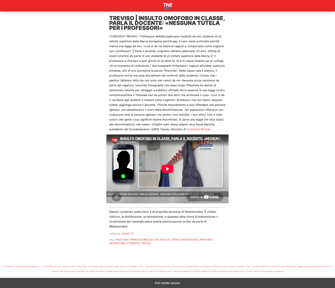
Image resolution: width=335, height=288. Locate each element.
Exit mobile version (167, 283)
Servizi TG (127, 233)
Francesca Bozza (198, 129)
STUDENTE (132, 243)
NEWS (175, 239)
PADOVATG (206, 239)
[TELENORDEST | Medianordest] (167, 6)
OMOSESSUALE (190, 239)
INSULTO (165, 239)
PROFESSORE (117, 243)
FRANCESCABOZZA (141, 239)
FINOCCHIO (122, 239)
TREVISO (146, 243)
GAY (156, 239)
